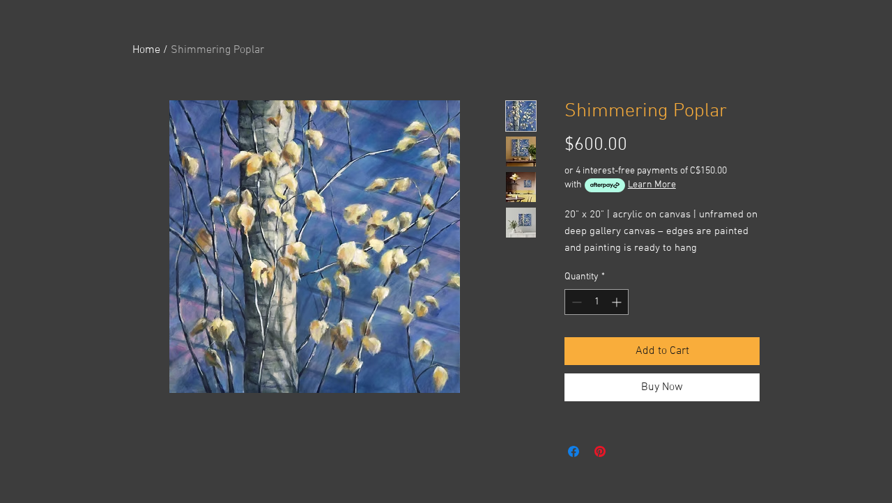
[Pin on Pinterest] (600, 451)
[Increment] (617, 302)
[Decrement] (575, 302)
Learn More (652, 185)
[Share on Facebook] (573, 451)
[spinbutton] (596, 302)
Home (146, 50)
